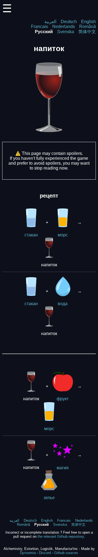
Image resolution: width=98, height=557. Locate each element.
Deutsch (69, 21)
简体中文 (87, 31)
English (88, 21)
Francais (39, 26)
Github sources (66, 553)
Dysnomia (28, 553)
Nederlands (63, 26)
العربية (50, 21)
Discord (45, 553)
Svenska (65, 31)
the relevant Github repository (61, 536)
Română (87, 26)
